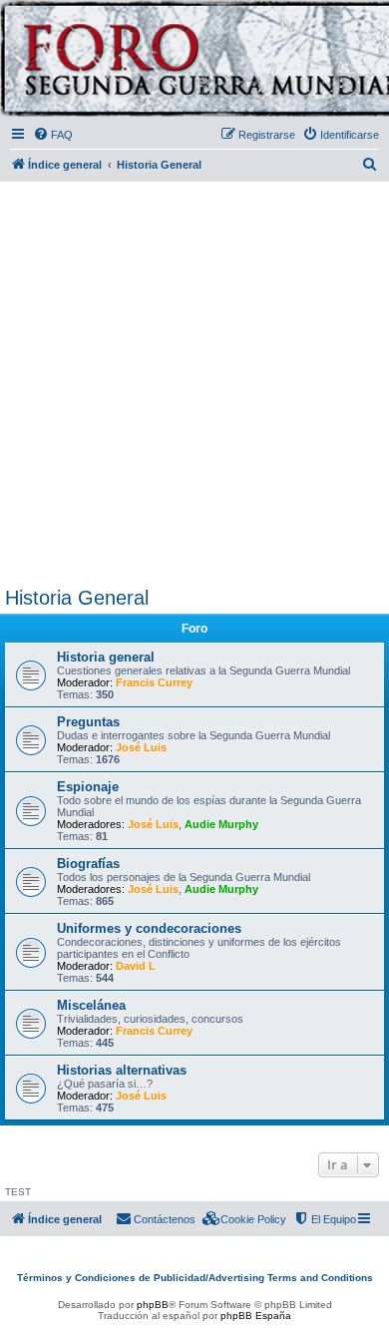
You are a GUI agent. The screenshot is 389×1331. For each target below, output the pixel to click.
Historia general (106, 657)
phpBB (153, 1304)
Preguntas (88, 721)
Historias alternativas (122, 1070)
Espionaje (88, 786)
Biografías (88, 863)
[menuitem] (53, 135)
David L (136, 966)
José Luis (141, 747)
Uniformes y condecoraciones (149, 928)
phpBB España (255, 1315)
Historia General (77, 598)
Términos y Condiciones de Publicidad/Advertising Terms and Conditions (195, 1277)
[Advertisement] (194, 380)
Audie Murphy (221, 824)
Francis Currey (154, 682)
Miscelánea (91, 1005)
